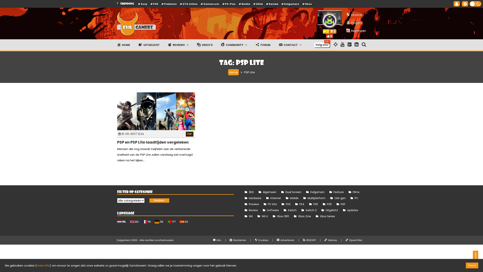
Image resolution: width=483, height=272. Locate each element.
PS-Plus (230, 4)
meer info (43, 265)
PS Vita (272, 204)
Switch (292, 210)
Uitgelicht (332, 210)
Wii (251, 216)
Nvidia (246, 4)
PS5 (155, 4)
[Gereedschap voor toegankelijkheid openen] (465, 4)
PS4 (301, 204)
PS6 (329, 204)
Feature (339, 192)
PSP (189, 134)
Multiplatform (316, 198)
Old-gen (340, 198)
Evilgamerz (291, 4)
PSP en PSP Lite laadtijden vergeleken (153, 142)
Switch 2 (311, 210)
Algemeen (269, 192)
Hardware (255, 198)
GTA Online (190, 4)
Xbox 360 (283, 216)
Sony (144, 4)
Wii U (265, 216)
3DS (251, 192)
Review (253, 210)
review (273, 4)
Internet (275, 198)
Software (273, 210)
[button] (475, 4)
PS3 (288, 204)
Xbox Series (327, 216)
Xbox (308, 4)
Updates (352, 210)
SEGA (259, 4)
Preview (254, 204)
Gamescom (211, 4)
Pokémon (170, 4)
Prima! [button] (472, 265)
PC (356, 198)
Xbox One (304, 216)
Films (356, 192)
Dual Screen (293, 192)
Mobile (294, 198)
